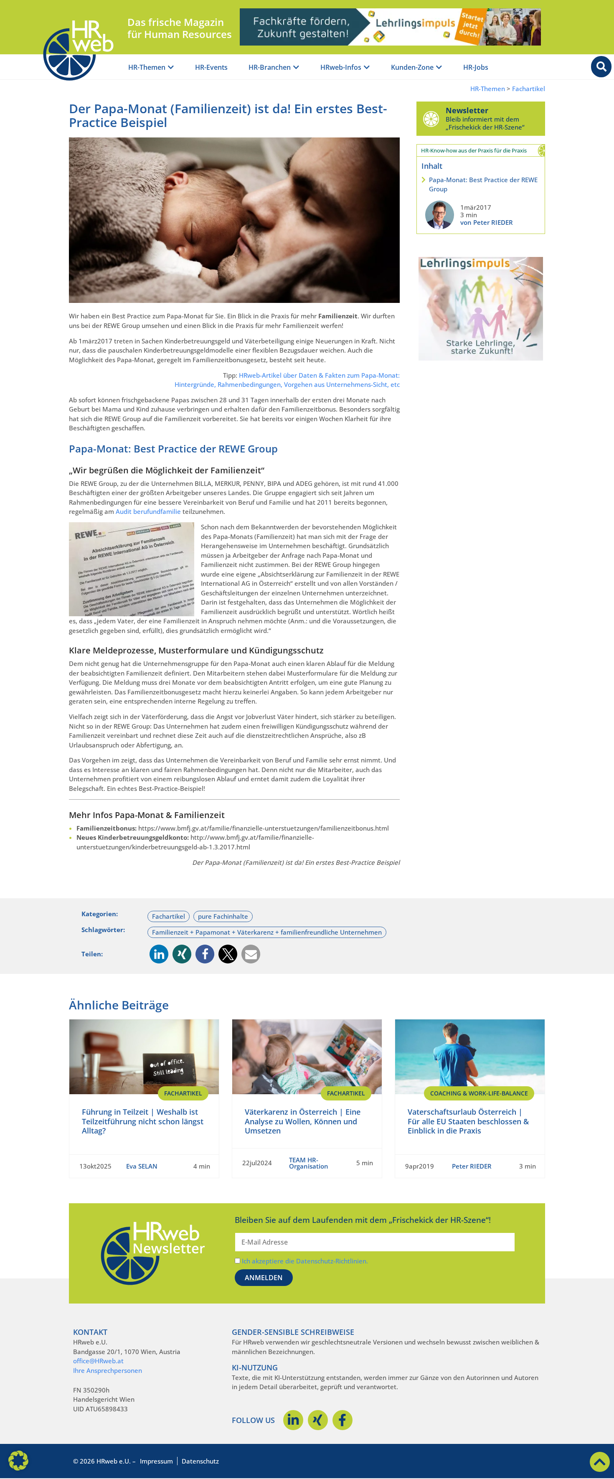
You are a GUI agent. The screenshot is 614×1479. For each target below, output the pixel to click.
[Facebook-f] (342, 1420)
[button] (159, 954)
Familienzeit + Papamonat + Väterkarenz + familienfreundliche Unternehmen (267, 932)
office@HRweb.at (98, 1361)
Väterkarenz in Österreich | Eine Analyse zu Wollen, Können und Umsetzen (302, 1121)
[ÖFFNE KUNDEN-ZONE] (439, 67)
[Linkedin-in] (293, 1420)
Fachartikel (528, 89)
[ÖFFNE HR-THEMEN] (170, 67)
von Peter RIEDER (486, 222)
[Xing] (318, 1420)
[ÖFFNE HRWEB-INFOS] (366, 67)
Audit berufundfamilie (148, 511)
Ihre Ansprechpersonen (107, 1370)
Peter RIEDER (472, 1166)
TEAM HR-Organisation (308, 1163)
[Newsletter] (431, 118)
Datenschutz (200, 1461)
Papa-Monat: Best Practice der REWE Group (483, 184)
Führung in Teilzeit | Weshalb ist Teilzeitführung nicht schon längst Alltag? (142, 1121)
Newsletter (467, 110)
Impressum (156, 1461)
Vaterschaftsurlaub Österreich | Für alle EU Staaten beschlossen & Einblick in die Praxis (468, 1121)
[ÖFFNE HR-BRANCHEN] (296, 67)
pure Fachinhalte (223, 916)
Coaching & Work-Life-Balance (479, 1093)
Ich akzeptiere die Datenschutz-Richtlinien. (305, 1261)
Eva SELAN (141, 1166)
